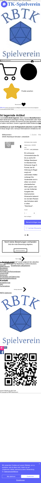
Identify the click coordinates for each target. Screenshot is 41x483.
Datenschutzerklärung (11, 471)
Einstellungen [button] (20, 480)
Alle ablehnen (11, 476)
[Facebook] (28, 235)
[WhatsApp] (25, 235)
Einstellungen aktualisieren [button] (20, 265)
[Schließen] (38, 465)
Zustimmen (30, 476)
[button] (20, 71)
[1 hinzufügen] (34, 213)
